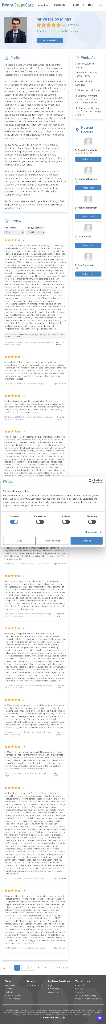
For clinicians (9, 992)
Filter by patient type (35, 228)
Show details (91, 532)
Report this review (60, 343)
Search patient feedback (34, 986)
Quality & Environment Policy (85, 996)
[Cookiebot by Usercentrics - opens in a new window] (91, 481)
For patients (9, 989)
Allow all (86, 541)
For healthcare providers (13, 996)
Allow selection (53, 541)
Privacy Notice (80, 986)
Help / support (53, 989)
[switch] (40, 522)
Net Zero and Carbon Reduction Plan (88, 999)
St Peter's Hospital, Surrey (87, 90)
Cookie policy (79, 992)
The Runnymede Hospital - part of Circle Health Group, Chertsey (88, 111)
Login (50, 986)
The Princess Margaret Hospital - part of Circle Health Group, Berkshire (86, 99)
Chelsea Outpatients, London (85, 65)
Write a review (50, 40)
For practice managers (13, 999)
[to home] (18, 6)
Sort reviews (10, 228)
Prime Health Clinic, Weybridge (84, 83)
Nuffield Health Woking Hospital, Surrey (86, 74)
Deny (19, 541)
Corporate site (53, 992)
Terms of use (79, 989)
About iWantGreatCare (13, 986)
